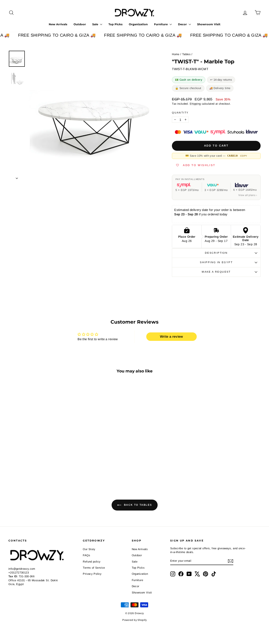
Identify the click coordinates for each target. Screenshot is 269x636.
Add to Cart (38, 460)
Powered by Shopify (134, 620)
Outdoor (80, 24)
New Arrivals (58, 24)
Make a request (216, 271)
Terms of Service (94, 567)
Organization (138, 24)
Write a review (171, 336)
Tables (186, 54)
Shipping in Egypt (216, 262)
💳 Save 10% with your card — (216, 155)
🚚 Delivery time (220, 88)
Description (216, 252)
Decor (183, 24)
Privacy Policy (92, 573)
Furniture (161, 24)
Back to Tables (137, 504)
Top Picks (115, 24)
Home (175, 54)
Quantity (180, 112)
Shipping (195, 103)
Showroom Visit (208, 24)
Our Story (89, 549)
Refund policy (91, 561)
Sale (95, 24)
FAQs (86, 555)
